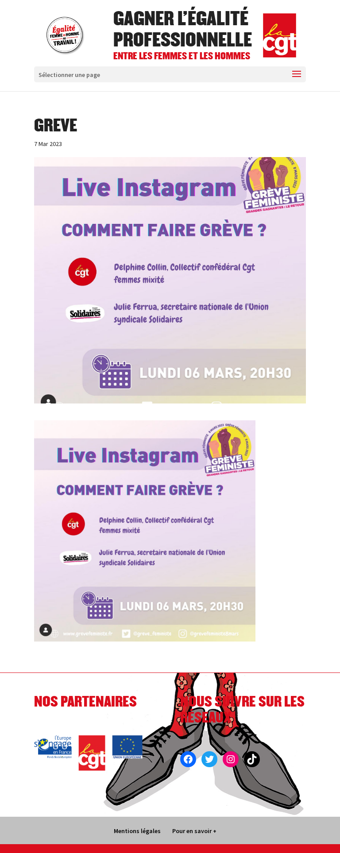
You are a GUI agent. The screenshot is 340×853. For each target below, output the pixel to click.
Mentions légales (137, 831)
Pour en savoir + (194, 831)
